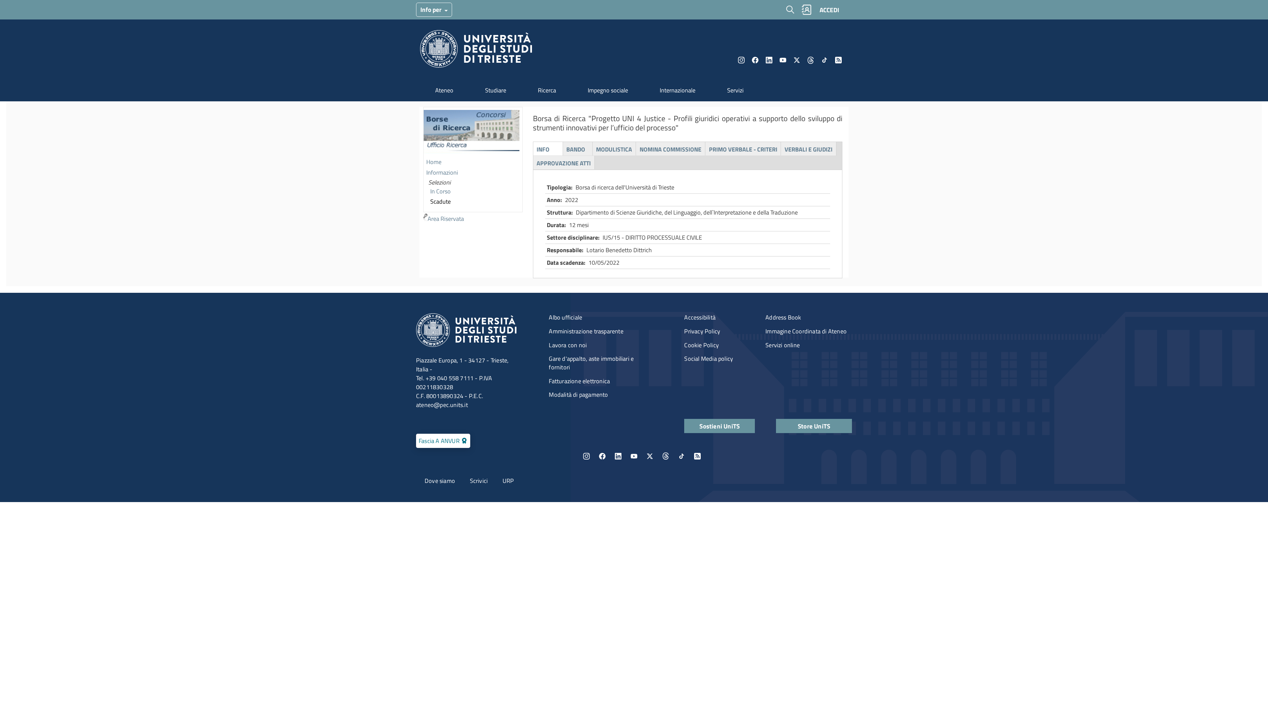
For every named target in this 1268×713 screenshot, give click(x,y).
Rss (838, 60)
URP (508, 480)
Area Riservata (446, 218)
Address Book (783, 317)
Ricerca (547, 90)
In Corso (440, 191)
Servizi (735, 90)
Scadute (440, 201)
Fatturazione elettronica (579, 381)
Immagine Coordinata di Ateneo (806, 331)
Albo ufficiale (565, 317)
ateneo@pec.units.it (442, 404)
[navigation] (473, 165)
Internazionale (677, 90)
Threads (810, 60)
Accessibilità (700, 317)
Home (433, 161)
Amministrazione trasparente (586, 331)
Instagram (741, 60)
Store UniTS (814, 426)
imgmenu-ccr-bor (471, 132)
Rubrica (806, 10)
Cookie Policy (701, 345)
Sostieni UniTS (719, 426)
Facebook (755, 60)
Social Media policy (708, 358)
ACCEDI (829, 10)
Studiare (495, 90)
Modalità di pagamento (578, 394)
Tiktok (824, 60)
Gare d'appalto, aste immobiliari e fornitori (591, 363)
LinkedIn (769, 60)
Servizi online (782, 345)
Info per (431, 9)
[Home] (476, 50)
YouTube (783, 60)
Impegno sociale (608, 90)
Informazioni (442, 172)
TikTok (681, 456)
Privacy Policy (702, 331)
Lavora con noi (568, 345)
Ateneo (444, 90)
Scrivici (479, 480)
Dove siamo (440, 480)
